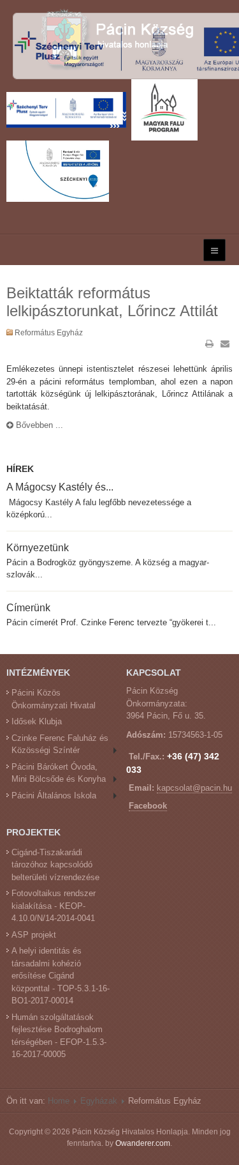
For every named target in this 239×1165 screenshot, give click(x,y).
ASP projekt (33, 935)
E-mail (225, 343)
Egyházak (98, 1101)
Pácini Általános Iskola (53, 795)
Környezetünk (37, 547)
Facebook (148, 806)
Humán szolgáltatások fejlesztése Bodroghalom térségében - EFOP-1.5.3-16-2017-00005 (58, 1036)
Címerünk (28, 607)
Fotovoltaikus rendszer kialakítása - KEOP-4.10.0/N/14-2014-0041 (53, 905)
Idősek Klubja (36, 721)
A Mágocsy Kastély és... (59, 486)
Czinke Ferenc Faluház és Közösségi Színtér (59, 744)
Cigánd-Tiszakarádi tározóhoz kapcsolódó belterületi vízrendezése (55, 865)
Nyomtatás (209, 343)
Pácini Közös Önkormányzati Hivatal (53, 699)
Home (58, 1101)
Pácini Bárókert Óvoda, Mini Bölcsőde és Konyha (58, 773)
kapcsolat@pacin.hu (194, 788)
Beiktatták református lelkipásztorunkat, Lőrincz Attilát (112, 302)
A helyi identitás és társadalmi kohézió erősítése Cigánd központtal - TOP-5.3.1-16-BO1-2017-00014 (60, 975)
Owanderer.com (142, 1143)
